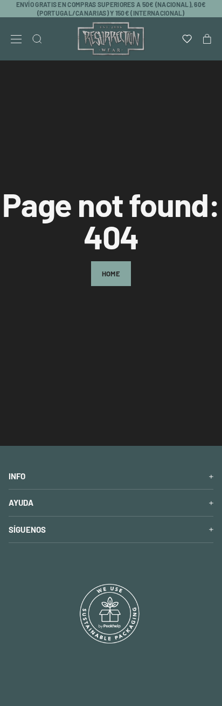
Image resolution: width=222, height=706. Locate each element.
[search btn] (37, 39)
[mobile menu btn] (16, 39)
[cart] (207, 39)
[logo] (110, 39)
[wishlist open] (187, 39)
